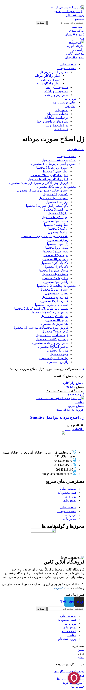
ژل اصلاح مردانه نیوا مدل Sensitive (57, 417)
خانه (81, 369)
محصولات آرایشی (56, 87)
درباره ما (70, 496)
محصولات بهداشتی (56, 91)
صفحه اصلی (68, 488)
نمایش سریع (76, 405)
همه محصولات (66, 492)
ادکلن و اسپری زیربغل (53, 72)
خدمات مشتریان (57, 114)
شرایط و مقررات (57, 125)
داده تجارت (61, 588)
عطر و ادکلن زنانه (48, 83)
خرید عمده (61, 129)
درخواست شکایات (56, 117)
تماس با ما (61, 110)
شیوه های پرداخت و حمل (51, 121)
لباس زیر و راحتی (56, 94)
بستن (80, 649)
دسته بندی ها (75, 149)
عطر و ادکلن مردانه (47, 75)
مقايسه (71, 635)
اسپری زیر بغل (50, 79)
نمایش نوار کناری (73, 383)
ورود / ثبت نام (67, 638)
